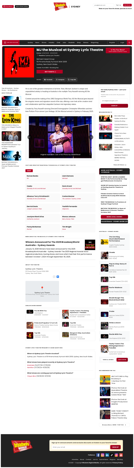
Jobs (64, 42)
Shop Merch (8, 6)
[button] (129, 42)
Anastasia (30, 365)
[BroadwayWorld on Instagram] (102, 455)
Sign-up (118, 5)
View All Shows (108, 359)
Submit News (103, 459)
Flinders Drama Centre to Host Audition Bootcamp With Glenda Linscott (113, 195)
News (37, 42)
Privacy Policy (117, 463)
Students (71, 42)
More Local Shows (114, 217)
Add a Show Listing (22, 6)
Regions (112, 459)
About (82, 459)
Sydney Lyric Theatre (52, 55)
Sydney (30, 42)
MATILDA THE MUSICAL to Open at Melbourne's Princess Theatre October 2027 (10, 160)
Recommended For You (107, 370)
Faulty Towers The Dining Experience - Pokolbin (79, 312)
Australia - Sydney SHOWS (108, 231)
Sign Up (115, 447)
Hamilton (30, 367)
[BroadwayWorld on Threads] (116, 455)
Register (112, 42)
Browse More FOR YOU (113, 425)
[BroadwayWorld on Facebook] (98, 455)
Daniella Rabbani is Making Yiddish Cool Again (121, 127)
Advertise (75, 459)
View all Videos (119, 165)
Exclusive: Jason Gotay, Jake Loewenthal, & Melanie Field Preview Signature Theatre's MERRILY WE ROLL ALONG (122, 152)
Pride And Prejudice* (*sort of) (45, 323)
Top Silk (73, 323)
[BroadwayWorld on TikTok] (112, 455)
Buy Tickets (49, 72)
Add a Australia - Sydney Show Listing (114, 221)
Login (122, 42)
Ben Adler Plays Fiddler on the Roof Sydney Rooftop (121, 118)
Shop (79, 42)
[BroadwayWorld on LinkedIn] (107, 455)
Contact (88, 459)
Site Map (120, 459)
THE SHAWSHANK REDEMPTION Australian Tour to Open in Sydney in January (11, 140)
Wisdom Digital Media (90, 463)
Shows (44, 42)
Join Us (95, 459)
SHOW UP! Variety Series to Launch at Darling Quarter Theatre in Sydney (114, 187)
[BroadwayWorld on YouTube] (121, 455)
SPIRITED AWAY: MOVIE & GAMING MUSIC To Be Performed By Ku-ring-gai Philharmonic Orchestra (114, 179)
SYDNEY (75, 7)
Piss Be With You (40, 311)
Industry (51, 42)
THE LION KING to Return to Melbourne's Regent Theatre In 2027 (11, 122)
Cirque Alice (31, 376)
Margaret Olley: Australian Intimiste (80, 334)
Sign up (114, 106)
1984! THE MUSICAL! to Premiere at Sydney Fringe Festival (113, 203)
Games (85, 42)
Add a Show (122, 359)
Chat (58, 42)
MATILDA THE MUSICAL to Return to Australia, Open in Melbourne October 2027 (11, 104)
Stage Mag (94, 42)
